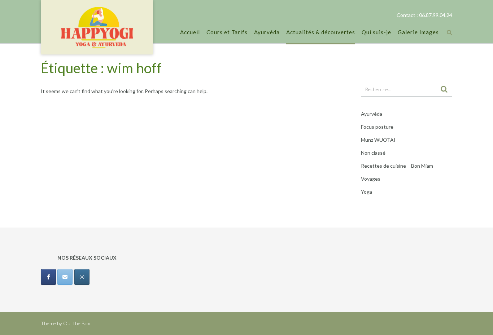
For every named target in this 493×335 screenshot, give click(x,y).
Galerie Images (418, 32)
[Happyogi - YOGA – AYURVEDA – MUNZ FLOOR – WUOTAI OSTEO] (97, 28)
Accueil (190, 32)
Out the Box (76, 323)
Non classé (373, 153)
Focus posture (377, 127)
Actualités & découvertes (320, 32)
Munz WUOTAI (378, 140)
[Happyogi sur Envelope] (65, 277)
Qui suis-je (376, 32)
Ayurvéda (267, 32)
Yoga (366, 192)
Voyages (370, 179)
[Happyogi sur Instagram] (82, 277)
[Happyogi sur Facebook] (48, 277)
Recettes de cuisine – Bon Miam (397, 166)
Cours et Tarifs (227, 32)
